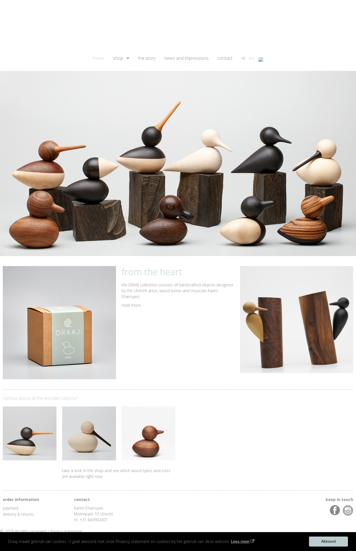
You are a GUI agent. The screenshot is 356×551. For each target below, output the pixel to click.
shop (118, 58)
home (98, 58)
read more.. (132, 305)
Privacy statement (66, 531)
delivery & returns (18, 514)
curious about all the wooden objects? (40, 398)
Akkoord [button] (328, 541)
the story (146, 58)
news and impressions (186, 58)
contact (225, 58)
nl (243, 58)
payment (11, 508)
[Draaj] (178, 24)
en (251, 58)
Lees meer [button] (240, 541)
